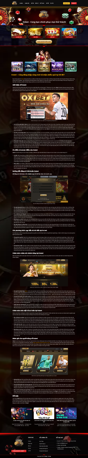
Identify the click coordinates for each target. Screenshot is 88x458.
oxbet (67, 447)
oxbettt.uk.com (72, 447)
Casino (21, 3)
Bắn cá (36, 3)
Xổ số (47, 3)
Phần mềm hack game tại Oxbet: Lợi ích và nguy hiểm (66, 421)
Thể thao (42, 3)
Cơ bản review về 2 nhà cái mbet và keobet (21, 421)
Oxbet (22, 78)
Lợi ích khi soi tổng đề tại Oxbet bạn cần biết (44, 421)
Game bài (27, 3)
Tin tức (52, 3)
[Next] (85, 16)
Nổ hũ (32, 3)
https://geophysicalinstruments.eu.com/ (41, 342)
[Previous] (3, 16)
